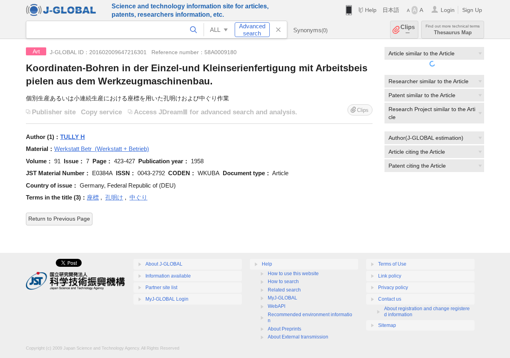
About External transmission (298, 337)
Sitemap (387, 325)
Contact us (389, 299)
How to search (283, 281)
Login (448, 10)
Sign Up (472, 10)
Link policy (389, 276)
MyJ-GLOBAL (282, 298)
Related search (284, 290)
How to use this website (293, 273)
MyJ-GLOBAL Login (166, 299)
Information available (168, 276)
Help (371, 10)
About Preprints (284, 329)
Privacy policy (393, 287)
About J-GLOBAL (163, 264)
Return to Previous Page (59, 218)
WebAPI (276, 306)
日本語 (390, 10)
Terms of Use (392, 264)
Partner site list (161, 287)
